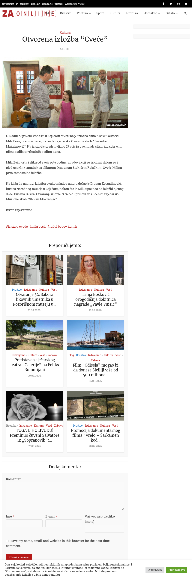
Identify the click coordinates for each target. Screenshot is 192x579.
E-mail (51, 516)
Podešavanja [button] (155, 569)
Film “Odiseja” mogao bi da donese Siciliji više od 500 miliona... (95, 370)
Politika (82, 13)
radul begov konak (63, 226)
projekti (59, 3)
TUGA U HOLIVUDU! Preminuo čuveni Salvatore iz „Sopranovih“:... (34, 435)
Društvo (65, 13)
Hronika (132, 13)
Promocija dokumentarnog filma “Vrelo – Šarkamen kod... (95, 435)
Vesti (54, 289)
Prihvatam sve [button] (177, 569)
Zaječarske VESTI (75, 3)
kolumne (47, 3)
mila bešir (38, 226)
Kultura (115, 13)
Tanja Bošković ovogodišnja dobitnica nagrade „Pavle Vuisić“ (95, 299)
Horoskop (150, 13)
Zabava (52, 355)
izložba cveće (18, 226)
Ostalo (170, 13)
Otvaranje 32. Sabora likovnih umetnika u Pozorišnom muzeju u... (34, 299)
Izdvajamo (30, 289)
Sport (100, 13)
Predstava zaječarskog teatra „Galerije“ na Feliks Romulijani (34, 365)
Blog (71, 355)
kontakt (35, 3)
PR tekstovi (22, 3)
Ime (10, 516)
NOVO (50, 13)
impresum (8, 3)
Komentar (13, 479)
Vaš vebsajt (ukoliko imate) (100, 519)
